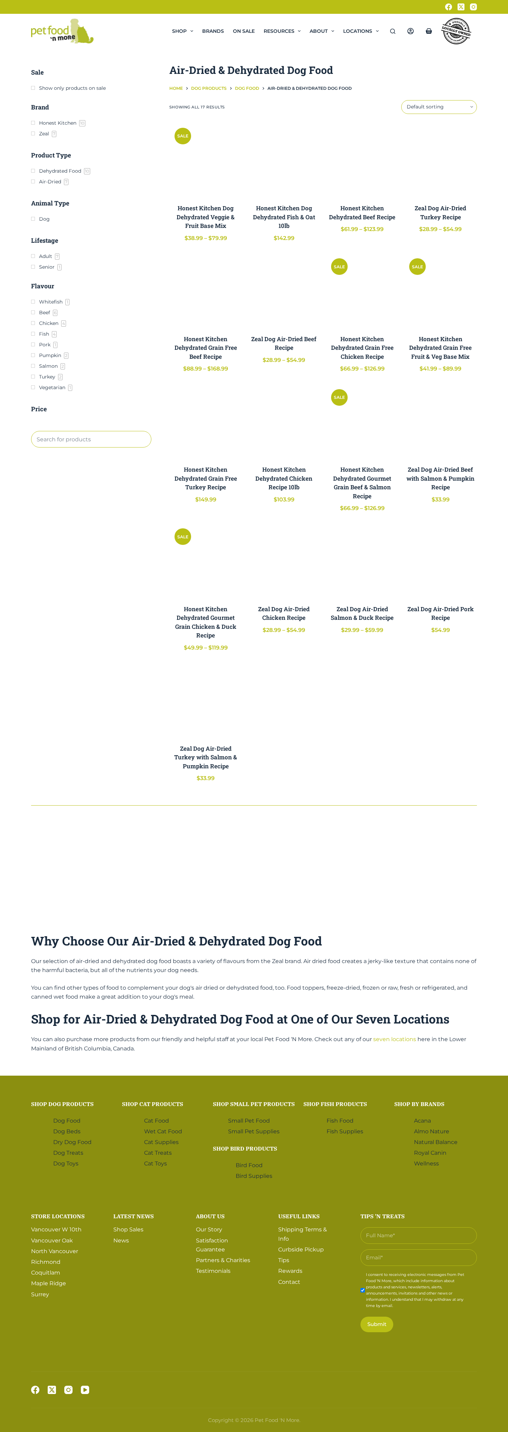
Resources (279, 31)
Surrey (40, 1294)
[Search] (392, 31)
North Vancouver (54, 1251)
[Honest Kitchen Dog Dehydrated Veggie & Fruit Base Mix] (205, 159)
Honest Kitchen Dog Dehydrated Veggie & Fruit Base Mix (206, 217)
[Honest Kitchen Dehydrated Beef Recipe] (362, 159)
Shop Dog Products (62, 1104)
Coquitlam (45, 1272)
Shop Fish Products (335, 1104)
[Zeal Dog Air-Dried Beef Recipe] (283, 289)
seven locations (394, 1039)
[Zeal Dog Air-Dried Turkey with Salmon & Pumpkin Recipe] (205, 699)
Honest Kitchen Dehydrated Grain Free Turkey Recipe (206, 478)
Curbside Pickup (301, 1249)
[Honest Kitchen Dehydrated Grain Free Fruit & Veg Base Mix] (440, 289)
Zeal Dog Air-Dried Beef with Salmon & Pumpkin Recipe (440, 478)
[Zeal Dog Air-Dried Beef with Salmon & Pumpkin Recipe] (440, 420)
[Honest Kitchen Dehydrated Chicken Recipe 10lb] (283, 420)
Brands (213, 31)
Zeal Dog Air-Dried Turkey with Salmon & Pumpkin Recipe (205, 757)
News (121, 1240)
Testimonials (213, 1271)
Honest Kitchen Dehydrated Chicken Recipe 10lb (283, 478)
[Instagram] (473, 6)
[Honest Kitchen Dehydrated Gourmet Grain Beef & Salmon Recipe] (362, 420)
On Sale (244, 31)
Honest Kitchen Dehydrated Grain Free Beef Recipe (206, 348)
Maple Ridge (48, 1283)
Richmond (45, 1262)
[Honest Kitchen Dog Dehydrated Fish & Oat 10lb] (283, 159)
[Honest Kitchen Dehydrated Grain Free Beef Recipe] (205, 289)
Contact (289, 1282)
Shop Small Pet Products (254, 1104)
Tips (283, 1260)
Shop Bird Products (245, 1148)
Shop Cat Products (152, 1104)
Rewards (290, 1271)
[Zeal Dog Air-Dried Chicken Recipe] (283, 559)
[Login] (410, 31)
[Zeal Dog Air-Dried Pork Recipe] (440, 559)
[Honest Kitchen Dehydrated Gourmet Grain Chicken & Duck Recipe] (205, 559)
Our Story (209, 1229)
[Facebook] (448, 6)
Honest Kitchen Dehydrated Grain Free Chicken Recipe (362, 348)
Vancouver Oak (52, 1240)
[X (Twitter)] (461, 6)
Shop (179, 31)
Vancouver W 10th (56, 1229)
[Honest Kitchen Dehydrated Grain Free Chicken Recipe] (362, 289)
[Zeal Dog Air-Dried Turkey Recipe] (440, 159)
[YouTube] (85, 1390)
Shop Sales (128, 1229)
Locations (357, 31)
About (319, 31)
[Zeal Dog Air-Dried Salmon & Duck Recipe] (362, 559)
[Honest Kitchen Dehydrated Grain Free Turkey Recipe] (205, 420)
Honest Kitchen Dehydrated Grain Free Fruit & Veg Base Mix (440, 348)
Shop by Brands (419, 1104)
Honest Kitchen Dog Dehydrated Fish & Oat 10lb (284, 217)
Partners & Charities (223, 1260)
